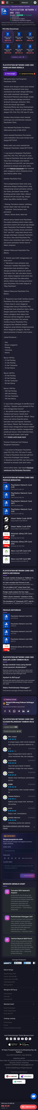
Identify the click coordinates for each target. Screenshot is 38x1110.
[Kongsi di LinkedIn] (23, 711)
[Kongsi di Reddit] (28, 711)
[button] (19, 969)
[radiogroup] (12, 739)
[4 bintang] (15, 858)
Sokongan (7, 996)
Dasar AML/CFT (8, 1013)
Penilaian (6, 855)
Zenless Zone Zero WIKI (11, 979)
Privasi (6, 1025)
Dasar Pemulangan (9, 1008)
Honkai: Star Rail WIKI (10, 976)
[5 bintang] (19, 858)
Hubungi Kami (8, 999)
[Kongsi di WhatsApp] (14, 711)
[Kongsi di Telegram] (19, 711)
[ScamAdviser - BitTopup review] (11, 1076)
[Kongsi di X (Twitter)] (10, 711)
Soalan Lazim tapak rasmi (17, 437)
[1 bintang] (4, 858)
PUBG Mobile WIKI (9, 982)
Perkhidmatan (8, 1022)
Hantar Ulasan (28, 875)
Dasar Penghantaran (10, 1011)
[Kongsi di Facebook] (5, 711)
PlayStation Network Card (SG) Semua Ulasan (16, 827)
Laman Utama (5, 6)
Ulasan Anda (7, 862)
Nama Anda (7, 847)
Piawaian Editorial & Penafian (12, 1028)
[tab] (10, 74)
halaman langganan (17, 168)
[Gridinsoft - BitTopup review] (26, 1076)
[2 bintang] (8, 858)
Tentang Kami (8, 993)
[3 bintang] (12, 858)
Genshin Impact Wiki (10, 973)
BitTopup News (8, 985)
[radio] (9, 739)
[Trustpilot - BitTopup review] (19, 1082)
